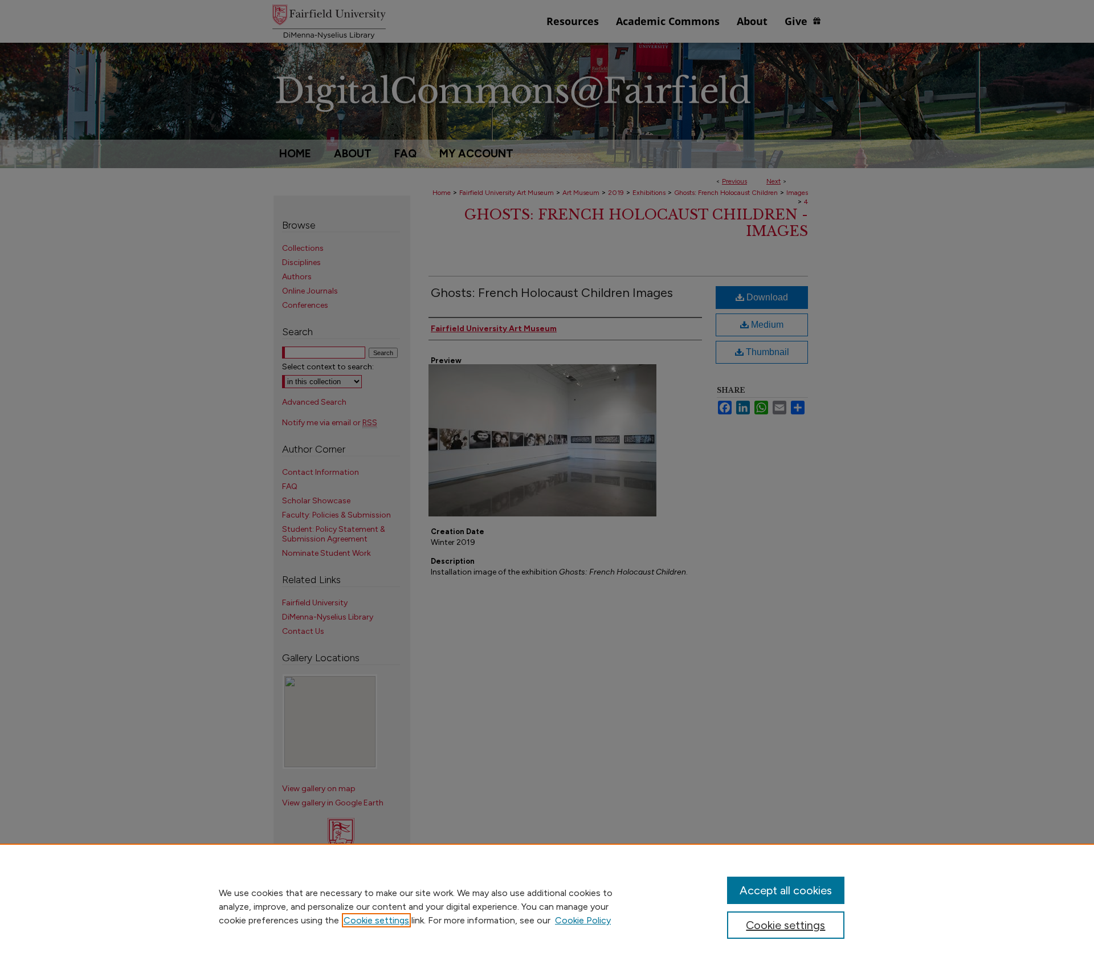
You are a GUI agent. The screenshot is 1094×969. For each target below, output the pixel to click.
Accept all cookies (786, 890)
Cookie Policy (583, 920)
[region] (547, 906)
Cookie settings (376, 920)
